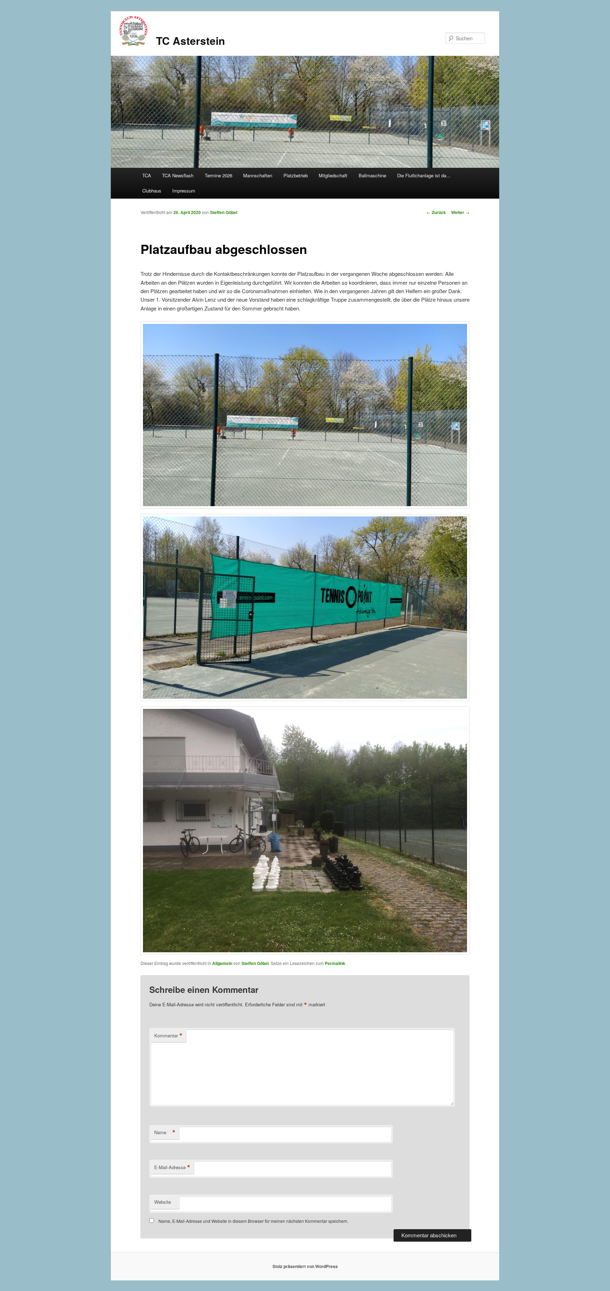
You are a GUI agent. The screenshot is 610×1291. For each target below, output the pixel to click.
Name (164, 1132)
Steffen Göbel (223, 212)
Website (162, 1201)
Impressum (183, 190)
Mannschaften (257, 175)
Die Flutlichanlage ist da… (424, 175)
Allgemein (222, 963)
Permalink (335, 963)
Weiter (460, 212)
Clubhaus (151, 190)
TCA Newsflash (177, 175)
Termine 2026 (218, 175)
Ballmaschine (372, 175)
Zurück (436, 212)
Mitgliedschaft (333, 175)
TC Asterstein (190, 40)
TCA (146, 175)
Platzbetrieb (295, 175)
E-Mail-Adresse (172, 1167)
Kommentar (168, 1035)
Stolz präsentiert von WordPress (305, 1266)
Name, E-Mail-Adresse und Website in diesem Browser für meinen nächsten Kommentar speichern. (253, 1221)
